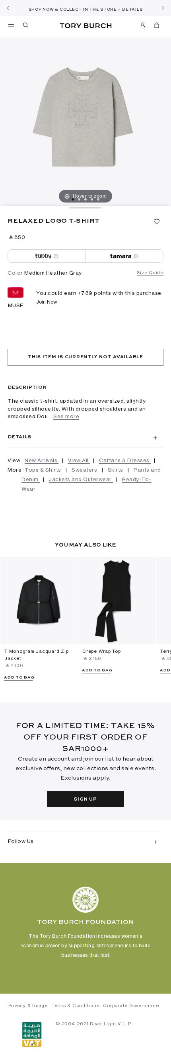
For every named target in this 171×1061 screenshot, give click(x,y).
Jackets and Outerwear (81, 479)
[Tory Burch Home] (86, 26)
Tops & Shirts (43, 469)
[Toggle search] (26, 26)
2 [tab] (79, 199)
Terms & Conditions (75, 1005)
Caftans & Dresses (125, 460)
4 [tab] (92, 199)
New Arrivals (42, 460)
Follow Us (21, 841)
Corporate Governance (131, 1005)
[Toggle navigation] (11, 25)
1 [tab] (73, 199)
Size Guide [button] (150, 272)
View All (79, 460)
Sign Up (85, 799)
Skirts (116, 469)
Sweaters (85, 469)
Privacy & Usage (28, 1005)
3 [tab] (85, 199)
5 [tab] (98, 199)
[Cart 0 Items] (156, 26)
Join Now (46, 302)
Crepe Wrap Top (101, 651)
